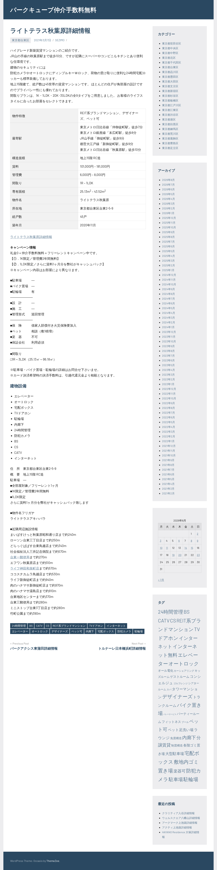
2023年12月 (169, 331)
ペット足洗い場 (180, 729)
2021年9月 (168, 460)
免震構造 (176, 738)
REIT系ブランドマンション (69, 625)
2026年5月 (168, 194)
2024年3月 (168, 317)
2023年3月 (168, 374)
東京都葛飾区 (170, 138)
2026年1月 (168, 213)
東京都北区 (169, 57)
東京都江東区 (170, 109)
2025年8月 (168, 236)
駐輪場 (139, 631)
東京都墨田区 (170, 76)
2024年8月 (168, 293)
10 (161, 547)
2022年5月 (168, 422)
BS (31, 625)
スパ (169, 689)
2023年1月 (168, 384)
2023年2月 (168, 379)
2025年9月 (168, 232)
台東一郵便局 (19, 557)
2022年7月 (168, 412)
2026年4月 (168, 198)
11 (167, 547)
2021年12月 (169, 445)
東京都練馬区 (170, 128)
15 (192, 547)
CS (47, 625)
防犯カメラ (124, 631)
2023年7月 (168, 355)
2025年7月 (168, 241)
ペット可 (76, 631)
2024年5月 (168, 308)
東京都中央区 (170, 48)
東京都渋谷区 (170, 114)
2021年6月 (168, 474)
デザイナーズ (60, 631)
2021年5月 (168, 479)
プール (185, 722)
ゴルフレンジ (180, 683)
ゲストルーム (179, 676)
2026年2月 (168, 208)
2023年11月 (168, 336)
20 (179, 554)
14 (185, 547)
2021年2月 (168, 493)
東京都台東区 (20, 40)
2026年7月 (168, 184)
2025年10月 (169, 227)
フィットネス (171, 722)
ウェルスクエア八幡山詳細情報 (181, 817)
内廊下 (90, 631)
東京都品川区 (170, 71)
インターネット (116, 625)
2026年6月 (168, 189)
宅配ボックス (106, 631)
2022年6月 (168, 417)
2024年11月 (169, 279)
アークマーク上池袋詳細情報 (179, 822)
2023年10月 (169, 341)
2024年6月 (168, 303)
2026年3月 (168, 203)
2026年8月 (168, 179)
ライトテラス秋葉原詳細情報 (31, 237)
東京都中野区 (170, 52)
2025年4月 (168, 255)
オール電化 (165, 670)
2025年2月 (168, 265)
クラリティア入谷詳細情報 (178, 813)
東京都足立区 (170, 147)
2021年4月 (168, 483)
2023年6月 (168, 360)
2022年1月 (168, 441)
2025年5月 (168, 251)
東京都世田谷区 (171, 43)
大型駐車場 (174, 753)
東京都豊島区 (170, 143)
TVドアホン (96, 625)
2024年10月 (169, 284)
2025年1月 (168, 270)
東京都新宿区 (170, 90)
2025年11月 (168, 222)
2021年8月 (168, 464)
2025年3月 (168, 260)
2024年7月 (168, 298)
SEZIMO (60, 40)
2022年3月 (168, 431)
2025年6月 (168, 246)
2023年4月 (168, 369)
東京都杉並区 (170, 95)
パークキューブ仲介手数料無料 (53, 9)
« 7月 (161, 579)
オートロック (40, 631)
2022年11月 (169, 393)
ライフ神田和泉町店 (24, 568)
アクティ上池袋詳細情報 (177, 827)
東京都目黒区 (170, 124)
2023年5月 (168, 365)
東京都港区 (169, 119)
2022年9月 (168, 403)
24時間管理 (19, 625)
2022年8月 (168, 407)
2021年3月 (168, 488)
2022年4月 (168, 426)
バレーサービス (169, 714)
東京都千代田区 (171, 62)
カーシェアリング (184, 670)
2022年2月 (168, 436)
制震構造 (177, 745)
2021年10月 (169, 455)
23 (198, 554)
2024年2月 (168, 322)
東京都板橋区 (170, 100)
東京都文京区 (170, 86)
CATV (39, 625)
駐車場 (176, 779)
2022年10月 (169, 398)
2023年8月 (168, 350)
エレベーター (20, 631)
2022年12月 (169, 388)
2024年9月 (168, 289)
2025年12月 (169, 217)
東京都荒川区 (170, 133)
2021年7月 (168, 469)
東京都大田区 (170, 81)
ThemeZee (52, 860)
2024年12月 (169, 274)
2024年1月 (168, 327)
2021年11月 (168, 450)
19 (173, 554)
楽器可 (179, 770)
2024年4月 (168, 312)
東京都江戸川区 (171, 105)
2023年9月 (168, 346)
